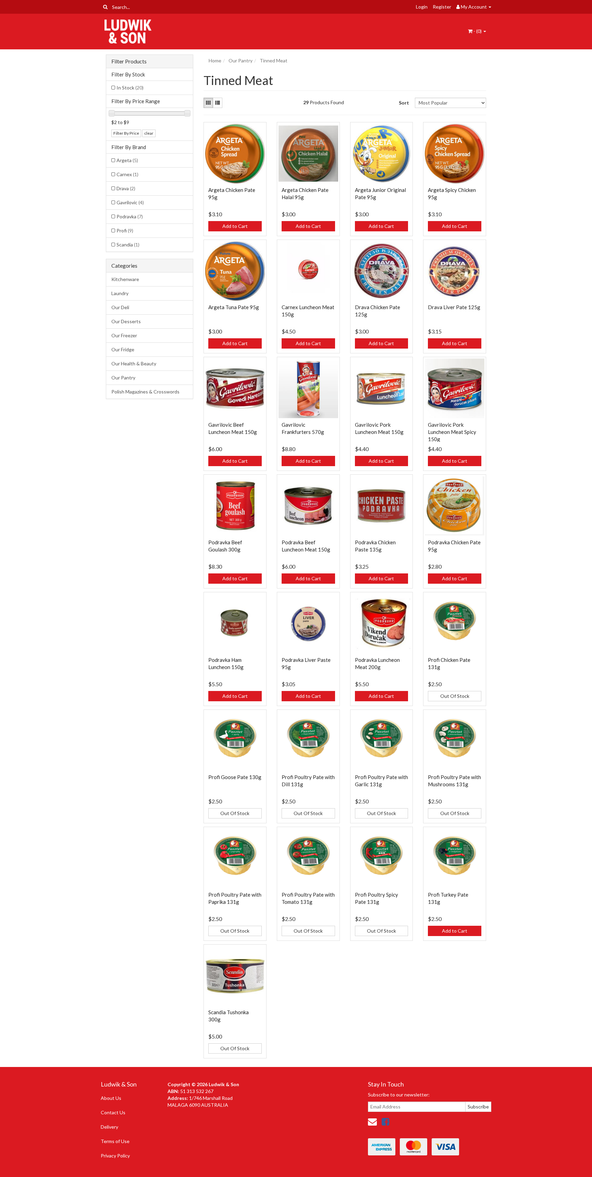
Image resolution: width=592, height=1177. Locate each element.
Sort (404, 103)
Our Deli (120, 307)
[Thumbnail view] (208, 103)
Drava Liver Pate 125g (454, 307)
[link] (385, 1121)
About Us (111, 1098)
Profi (124, 230)
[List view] (217, 103)
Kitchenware (125, 279)
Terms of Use (115, 1141)
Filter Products (129, 61)
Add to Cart (235, 226)
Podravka (129, 216)
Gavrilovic (130, 202)
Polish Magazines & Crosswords (145, 392)
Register (442, 7)
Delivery (109, 1127)
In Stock (130, 87)
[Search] (105, 7)
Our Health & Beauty (133, 363)
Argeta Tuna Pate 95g (233, 307)
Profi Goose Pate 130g (234, 777)
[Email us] (372, 1121)
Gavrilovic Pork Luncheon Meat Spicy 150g (452, 432)
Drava (125, 188)
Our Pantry (123, 377)
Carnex (127, 174)
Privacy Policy (115, 1155)
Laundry (119, 293)
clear (148, 133)
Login (422, 7)
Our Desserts (126, 321)
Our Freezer (124, 335)
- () (477, 31)
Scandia (127, 244)
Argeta (127, 160)
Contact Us (113, 1112)
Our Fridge (122, 349)
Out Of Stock (454, 696)
